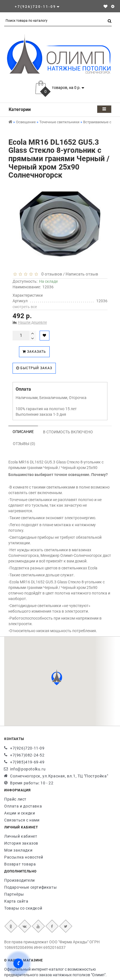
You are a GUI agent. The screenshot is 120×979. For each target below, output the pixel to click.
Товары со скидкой (23, 908)
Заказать (36, 352)
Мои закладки (18, 850)
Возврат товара (20, 864)
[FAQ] (112, 6)
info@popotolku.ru (27, 769)
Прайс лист (15, 799)
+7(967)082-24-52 (27, 755)
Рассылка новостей (23, 857)
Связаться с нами (22, 820)
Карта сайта (16, 901)
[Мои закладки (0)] (105, 6)
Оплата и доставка (23, 806)
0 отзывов (50, 274)
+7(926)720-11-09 (27, 748)
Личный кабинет (20, 836)
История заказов (21, 843)
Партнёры (14, 894)
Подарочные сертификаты (30, 887)
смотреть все (25, 306)
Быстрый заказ (35, 368)
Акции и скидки (19, 813)
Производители (19, 880)
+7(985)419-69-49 (27, 762)
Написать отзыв (82, 274)
